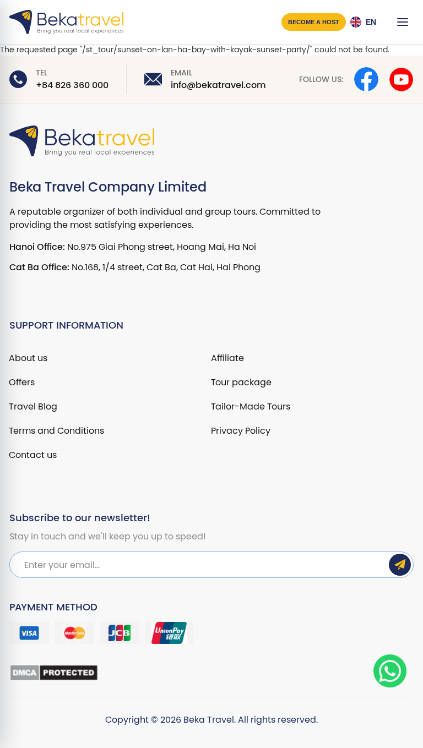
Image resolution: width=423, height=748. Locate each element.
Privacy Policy (240, 430)
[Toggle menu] (403, 22)
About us (28, 357)
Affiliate (227, 357)
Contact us (33, 454)
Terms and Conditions (56, 430)
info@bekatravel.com (218, 85)
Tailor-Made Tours (250, 406)
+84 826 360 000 (72, 85)
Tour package (241, 382)
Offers (22, 382)
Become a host (313, 22)
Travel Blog (33, 406)
